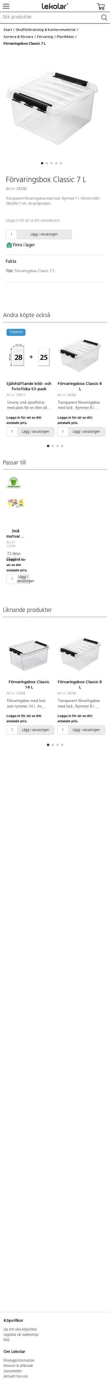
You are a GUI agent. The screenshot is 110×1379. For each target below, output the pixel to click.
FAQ (7, 1340)
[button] (42, 163)
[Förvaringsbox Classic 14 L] (29, 654)
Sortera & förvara (18, 37)
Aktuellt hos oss (16, 1376)
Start (8, 30)
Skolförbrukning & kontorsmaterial (45, 30)
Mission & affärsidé (18, 1366)
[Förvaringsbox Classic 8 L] (80, 355)
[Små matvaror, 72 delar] (15, 503)
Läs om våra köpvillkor (20, 1329)
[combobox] (55, 17)
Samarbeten (13, 1371)
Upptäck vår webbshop (21, 1335)
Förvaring (45, 37)
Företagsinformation (19, 1361)
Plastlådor (65, 37)
